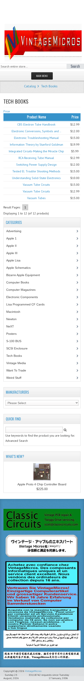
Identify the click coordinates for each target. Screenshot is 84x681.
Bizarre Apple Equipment (25, 275)
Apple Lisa (16, 260)
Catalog (30, 86)
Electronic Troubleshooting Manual (36, 138)
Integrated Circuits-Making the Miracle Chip (36, 151)
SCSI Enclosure (19, 348)
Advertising (16, 231)
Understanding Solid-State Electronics (36, 178)
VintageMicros (33, 671)
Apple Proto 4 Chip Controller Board (41, 484)
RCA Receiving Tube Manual (36, 158)
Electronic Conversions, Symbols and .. (36, 131)
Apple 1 (13, 238)
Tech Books (49, 86)
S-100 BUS (16, 341)
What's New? (15, 456)
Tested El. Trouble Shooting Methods (36, 171)
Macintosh (15, 311)
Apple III (14, 253)
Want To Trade (16, 370)
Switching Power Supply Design (36, 165)
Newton (11, 319)
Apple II (13, 245)
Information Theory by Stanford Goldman (36, 144)
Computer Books (21, 282)
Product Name (36, 117)
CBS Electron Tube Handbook (36, 124)
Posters (13, 333)
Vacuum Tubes (36, 198)
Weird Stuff (16, 377)
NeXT (10, 326)
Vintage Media (18, 363)
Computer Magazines (24, 289)
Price (6, 111)
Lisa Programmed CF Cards (27, 304)
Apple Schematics (20, 267)
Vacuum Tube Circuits (36, 185)
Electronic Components (24, 297)
